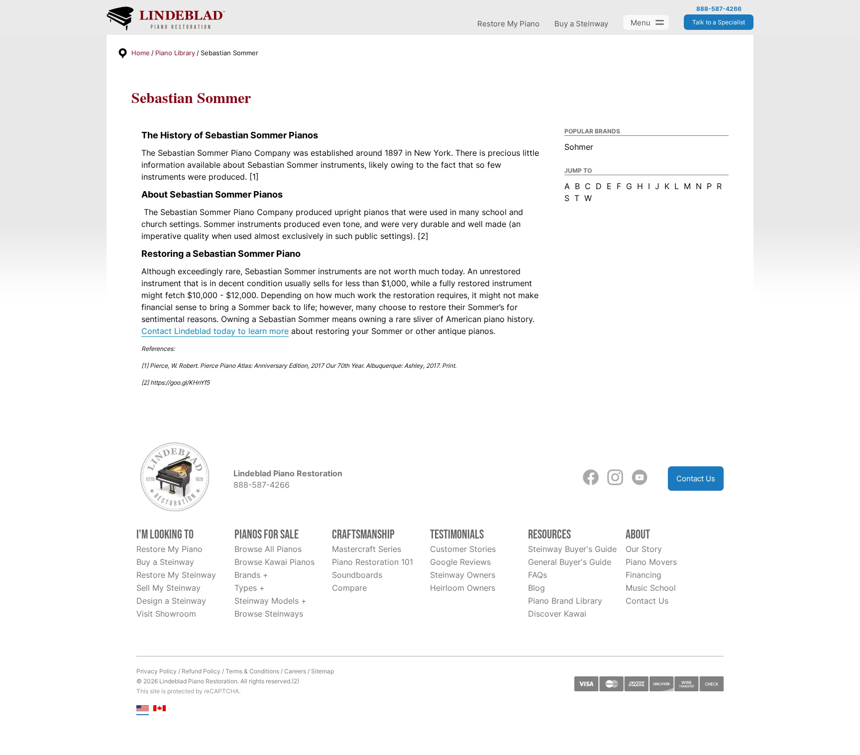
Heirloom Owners (462, 587)
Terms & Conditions (252, 671)
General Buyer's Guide (569, 561)
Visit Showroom (166, 613)
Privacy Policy (156, 671)
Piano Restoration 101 (372, 561)
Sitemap (322, 671)
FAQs (537, 574)
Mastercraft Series (366, 548)
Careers (295, 671)
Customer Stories (463, 548)
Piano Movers (651, 561)
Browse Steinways (268, 613)
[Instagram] (615, 478)
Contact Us (695, 478)
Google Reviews (460, 561)
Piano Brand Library (565, 600)
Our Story (644, 548)
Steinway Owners (462, 574)
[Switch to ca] (159, 709)
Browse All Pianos (268, 548)
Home (140, 52)
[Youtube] (639, 478)
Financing (643, 574)
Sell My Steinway (168, 587)
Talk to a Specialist (718, 22)
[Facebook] (590, 478)
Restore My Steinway (176, 574)
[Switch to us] (142, 709)
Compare (349, 587)
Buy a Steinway (581, 23)
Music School (651, 587)
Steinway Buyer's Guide (572, 548)
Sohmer (578, 146)
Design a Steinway (171, 600)
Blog (536, 587)
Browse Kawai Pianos (274, 561)
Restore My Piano (508, 23)
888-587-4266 (719, 9)
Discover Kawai (557, 613)
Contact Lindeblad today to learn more (215, 330)
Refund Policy (201, 671)
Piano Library (175, 52)
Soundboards (357, 574)
